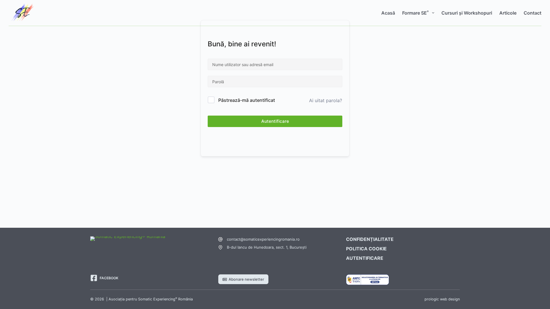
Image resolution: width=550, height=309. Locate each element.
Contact (532, 13)
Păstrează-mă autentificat (246, 100)
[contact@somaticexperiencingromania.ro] (220, 239)
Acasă (388, 13)
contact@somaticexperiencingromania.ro (263, 239)
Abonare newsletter (246, 279)
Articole (507, 13)
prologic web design (442, 299)
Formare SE (415, 12)
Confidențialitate (370, 239)
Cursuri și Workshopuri (466, 13)
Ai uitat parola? (325, 100)
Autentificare (275, 121)
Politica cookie (366, 248)
